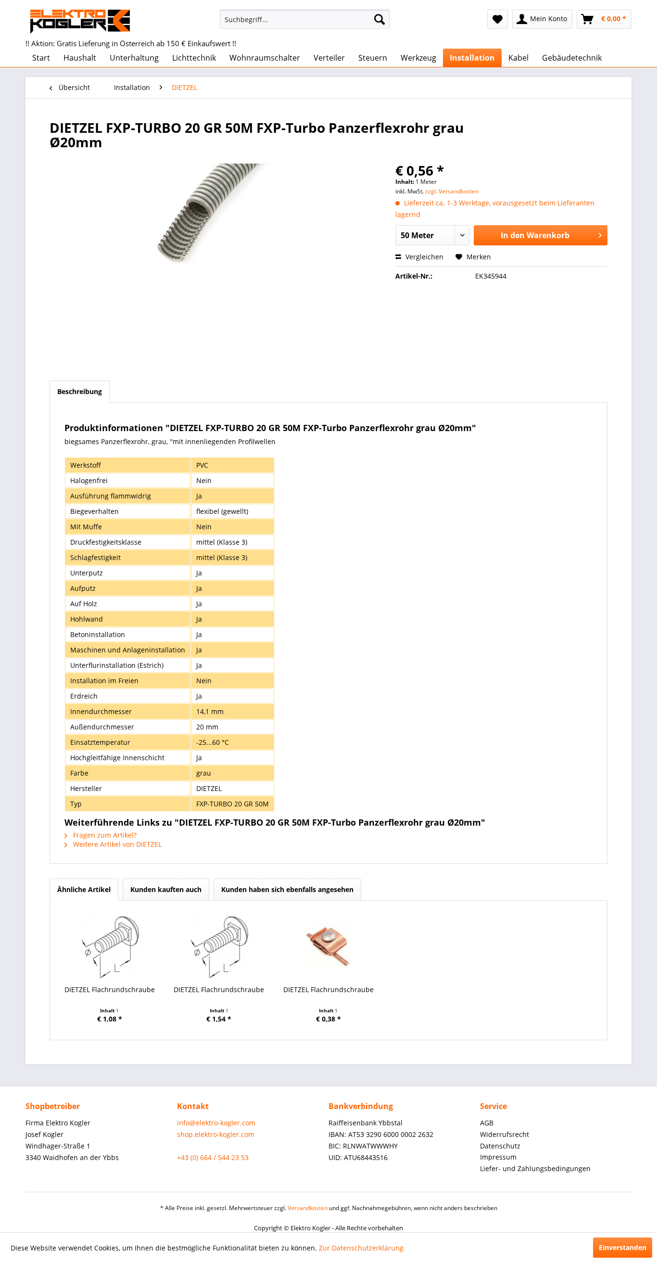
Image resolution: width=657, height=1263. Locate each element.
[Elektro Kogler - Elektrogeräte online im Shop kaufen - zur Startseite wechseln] (80, 22)
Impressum (498, 1156)
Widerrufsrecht (504, 1134)
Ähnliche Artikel (84, 889)
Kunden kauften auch (166, 889)
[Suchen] (379, 19)
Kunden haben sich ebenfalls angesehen (287, 889)
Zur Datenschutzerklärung (361, 1247)
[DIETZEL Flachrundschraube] (109, 946)
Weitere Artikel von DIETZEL (116, 844)
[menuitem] (305, 19)
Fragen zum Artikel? (104, 835)
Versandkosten (308, 1208)
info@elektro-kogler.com (216, 1122)
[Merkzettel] (497, 19)
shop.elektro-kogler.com (215, 1134)
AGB (486, 1122)
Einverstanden (622, 1247)
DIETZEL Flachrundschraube (109, 989)
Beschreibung (79, 391)
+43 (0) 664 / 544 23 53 (213, 1157)
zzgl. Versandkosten (452, 191)
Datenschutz (500, 1145)
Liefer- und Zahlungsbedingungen (535, 1168)
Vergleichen (423, 256)
